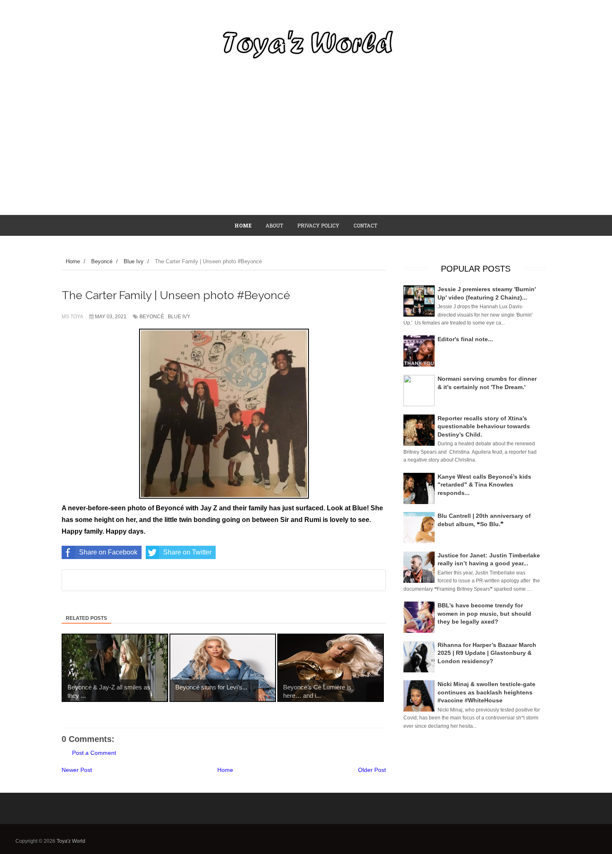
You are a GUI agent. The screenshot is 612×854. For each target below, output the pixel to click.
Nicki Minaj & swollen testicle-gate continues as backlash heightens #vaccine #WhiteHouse (486, 692)
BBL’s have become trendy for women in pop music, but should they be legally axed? (484, 613)
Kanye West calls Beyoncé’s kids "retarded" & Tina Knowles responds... (484, 484)
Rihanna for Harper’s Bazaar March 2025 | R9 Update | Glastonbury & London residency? (487, 653)
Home (225, 770)
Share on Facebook (108, 552)
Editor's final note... (465, 339)
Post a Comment (94, 752)
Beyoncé (151, 317)
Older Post (372, 770)
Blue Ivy (179, 317)
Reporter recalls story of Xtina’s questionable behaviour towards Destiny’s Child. (484, 426)
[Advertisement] (306, 152)
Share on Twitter (187, 552)
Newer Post (77, 770)
